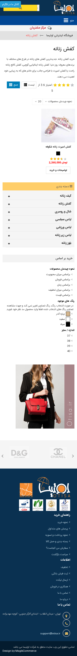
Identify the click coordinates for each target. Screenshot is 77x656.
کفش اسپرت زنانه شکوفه (58, 147)
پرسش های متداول (58, 529)
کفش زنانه (65, 203)
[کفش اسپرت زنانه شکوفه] (58, 125)
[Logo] (45, 487)
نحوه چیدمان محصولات (60, 101)
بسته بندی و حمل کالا (57, 541)
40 (68, 351)
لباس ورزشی (63, 227)
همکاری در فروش (59, 587)
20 (39, 102)
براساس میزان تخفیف (59, 290)
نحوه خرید (62, 522)
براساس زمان (63, 285)
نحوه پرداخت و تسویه (56, 535)
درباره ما (64, 599)
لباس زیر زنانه (63, 235)
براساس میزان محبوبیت (58, 274)
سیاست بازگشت (60, 554)
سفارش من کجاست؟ (57, 548)
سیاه (62, 324)
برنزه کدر (60, 314)
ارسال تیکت (62, 580)
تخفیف (64, 567)
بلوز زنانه (66, 243)
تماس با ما (63, 593)
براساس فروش (62, 280)
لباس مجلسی (63, 219)
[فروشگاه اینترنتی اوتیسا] (61, 8)
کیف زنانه (65, 196)
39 (68, 346)
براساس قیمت (63, 295)
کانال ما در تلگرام (10, 4)
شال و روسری (63, 211)
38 (68, 341)
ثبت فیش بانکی (60, 574)
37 (68, 336)
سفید (62, 319)
